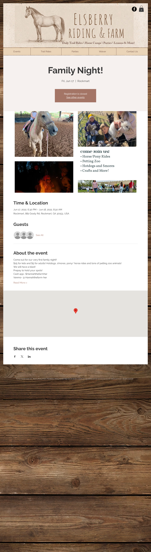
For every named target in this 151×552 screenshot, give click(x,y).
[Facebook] (134, 9)
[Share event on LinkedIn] (29, 356)
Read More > (20, 282)
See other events (75, 97)
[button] (141, 9)
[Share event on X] (22, 356)
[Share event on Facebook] (14, 356)
